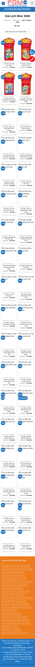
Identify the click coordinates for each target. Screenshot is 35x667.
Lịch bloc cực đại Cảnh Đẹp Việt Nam (9, 323)
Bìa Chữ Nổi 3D (14, 566)
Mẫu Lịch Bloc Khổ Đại (8, 623)
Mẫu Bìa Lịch (15, 607)
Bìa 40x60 (5, 566)
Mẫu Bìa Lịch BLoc (26, 607)
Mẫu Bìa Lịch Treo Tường (9, 617)
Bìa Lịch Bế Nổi (6, 572)
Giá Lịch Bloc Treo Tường (9, 591)
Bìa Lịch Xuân (22, 579)
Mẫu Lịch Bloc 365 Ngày (9, 620)
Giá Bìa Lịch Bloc (22, 585)
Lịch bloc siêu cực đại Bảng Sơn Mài (9, 464)
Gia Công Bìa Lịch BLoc (9, 585)
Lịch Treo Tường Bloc (22, 604)
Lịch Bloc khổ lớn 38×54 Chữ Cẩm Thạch (26, 409)
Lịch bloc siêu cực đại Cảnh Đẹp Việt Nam (26, 491)
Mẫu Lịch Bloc (23, 617)
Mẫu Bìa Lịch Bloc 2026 (9, 611)
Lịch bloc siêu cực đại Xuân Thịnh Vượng (9, 128)
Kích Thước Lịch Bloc (8, 598)
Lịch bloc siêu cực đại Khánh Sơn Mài (9, 156)
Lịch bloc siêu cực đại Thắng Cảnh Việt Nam (26, 99)
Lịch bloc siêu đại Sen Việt (26, 182)
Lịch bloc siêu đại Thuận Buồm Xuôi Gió (9, 381)
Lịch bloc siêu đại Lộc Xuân (9, 64)
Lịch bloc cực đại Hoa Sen (9, 295)
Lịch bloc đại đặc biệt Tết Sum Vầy (9, 238)
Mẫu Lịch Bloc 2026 (23, 620)
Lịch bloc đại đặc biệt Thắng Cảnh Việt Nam (26, 238)
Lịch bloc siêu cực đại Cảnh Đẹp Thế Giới (9, 491)
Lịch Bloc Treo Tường (8, 604)
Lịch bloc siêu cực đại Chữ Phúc (26, 519)
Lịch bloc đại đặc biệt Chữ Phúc (26, 266)
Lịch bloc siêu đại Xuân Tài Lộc (26, 64)
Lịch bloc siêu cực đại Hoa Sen (9, 519)
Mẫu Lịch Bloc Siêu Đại (23, 623)
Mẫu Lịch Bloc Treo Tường (9, 627)
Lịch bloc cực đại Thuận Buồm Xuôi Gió (9, 352)
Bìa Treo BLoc (15, 582)
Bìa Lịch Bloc (16, 569)
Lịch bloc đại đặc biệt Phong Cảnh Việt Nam (9, 267)
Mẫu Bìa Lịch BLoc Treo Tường (11, 614)
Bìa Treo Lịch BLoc (26, 582)
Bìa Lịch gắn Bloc (7, 575)
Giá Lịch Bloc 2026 (16, 588)
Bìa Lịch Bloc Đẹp (27, 569)
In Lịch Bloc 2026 (23, 591)
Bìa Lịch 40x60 (6, 569)
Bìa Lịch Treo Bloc (19, 575)
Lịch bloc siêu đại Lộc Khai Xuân (26, 380)
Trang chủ (6, 20)
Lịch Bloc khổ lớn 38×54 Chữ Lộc (9, 437)
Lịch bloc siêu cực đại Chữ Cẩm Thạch (9, 546)
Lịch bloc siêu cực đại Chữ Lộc (26, 546)
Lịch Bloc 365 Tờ (27, 598)
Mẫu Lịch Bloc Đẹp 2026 (9, 633)
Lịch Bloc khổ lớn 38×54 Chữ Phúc (26, 437)
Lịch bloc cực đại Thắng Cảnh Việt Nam (26, 352)
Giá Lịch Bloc (6, 588)
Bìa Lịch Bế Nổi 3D (18, 572)
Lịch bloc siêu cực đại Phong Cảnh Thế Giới (26, 324)
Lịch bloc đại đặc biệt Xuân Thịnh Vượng (26, 156)
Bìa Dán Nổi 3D (24, 566)
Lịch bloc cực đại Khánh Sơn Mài (9, 182)
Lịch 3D (18, 598)
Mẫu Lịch (16, 20)
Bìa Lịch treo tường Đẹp (9, 579)
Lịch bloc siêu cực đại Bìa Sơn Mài (26, 464)
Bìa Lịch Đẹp (5, 582)
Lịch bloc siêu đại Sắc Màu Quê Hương (9, 99)
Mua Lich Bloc (6, 607)
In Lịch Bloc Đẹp (19, 595)
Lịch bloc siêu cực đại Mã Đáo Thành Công (26, 210)
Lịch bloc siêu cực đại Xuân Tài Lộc (9, 209)
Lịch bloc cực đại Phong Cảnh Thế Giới (26, 295)
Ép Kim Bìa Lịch (22, 633)
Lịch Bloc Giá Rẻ (21, 601)
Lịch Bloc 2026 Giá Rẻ (8, 601)
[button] (3, 3)
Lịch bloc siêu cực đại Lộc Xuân (26, 127)
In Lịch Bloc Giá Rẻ (7, 595)
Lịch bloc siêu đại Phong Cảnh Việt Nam (9, 409)
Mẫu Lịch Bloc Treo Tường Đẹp (11, 630)
